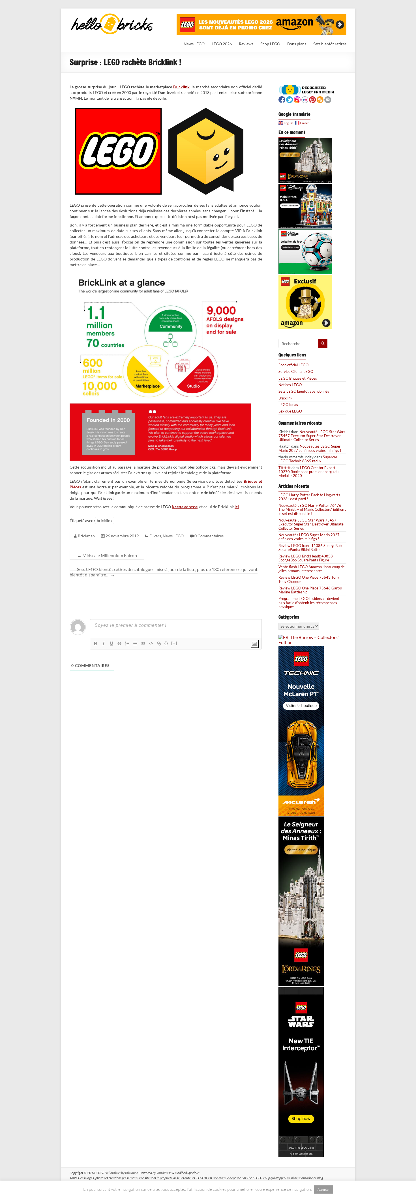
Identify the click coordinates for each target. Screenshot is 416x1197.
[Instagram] (297, 99)
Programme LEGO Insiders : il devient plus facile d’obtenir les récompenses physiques (308, 602)
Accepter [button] (324, 1189)
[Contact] (327, 99)
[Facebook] (281, 99)
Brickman (86, 535)
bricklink (104, 520)
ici (237, 506)
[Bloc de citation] (143, 643)
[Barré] (119, 643)
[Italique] (104, 643)
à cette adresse (185, 506)
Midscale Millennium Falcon (107, 555)
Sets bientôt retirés (329, 43)
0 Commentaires (209, 535)
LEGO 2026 (222, 43)
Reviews (246, 43)
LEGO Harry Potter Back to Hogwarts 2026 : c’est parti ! (309, 497)
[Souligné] (111, 643)
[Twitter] (289, 99)
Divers (155, 535)
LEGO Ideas (288, 404)
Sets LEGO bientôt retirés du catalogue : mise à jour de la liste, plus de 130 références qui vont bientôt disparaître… (164, 572)
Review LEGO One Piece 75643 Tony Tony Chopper (308, 579)
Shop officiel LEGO (293, 365)
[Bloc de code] (151, 643)
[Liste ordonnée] (127, 643)
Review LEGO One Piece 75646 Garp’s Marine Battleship (310, 590)
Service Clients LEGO (295, 371)
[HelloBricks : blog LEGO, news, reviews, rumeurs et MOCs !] (112, 15)
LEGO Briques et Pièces (297, 378)
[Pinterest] (312, 99)
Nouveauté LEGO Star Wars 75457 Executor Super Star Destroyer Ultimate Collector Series (311, 435)
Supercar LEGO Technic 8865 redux (307, 459)
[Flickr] (304, 99)
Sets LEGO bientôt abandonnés (303, 391)
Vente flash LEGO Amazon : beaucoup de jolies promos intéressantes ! (311, 569)
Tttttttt (284, 467)
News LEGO (194, 43)
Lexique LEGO (290, 411)
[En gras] (96, 643)
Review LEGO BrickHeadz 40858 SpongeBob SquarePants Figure (305, 558)
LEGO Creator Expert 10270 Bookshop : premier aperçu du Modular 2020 (308, 471)
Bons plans (296, 43)
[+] (174, 643)
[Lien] (159, 643)
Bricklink (181, 86)
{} (166, 643)
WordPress (163, 1173)
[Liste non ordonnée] (135, 643)
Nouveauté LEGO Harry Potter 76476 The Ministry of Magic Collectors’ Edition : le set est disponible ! (312, 509)
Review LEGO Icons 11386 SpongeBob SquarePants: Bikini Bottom (310, 547)
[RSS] (320, 99)
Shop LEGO (270, 43)
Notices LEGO (290, 384)
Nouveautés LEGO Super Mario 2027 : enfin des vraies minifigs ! (309, 448)
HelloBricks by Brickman (121, 1173)
